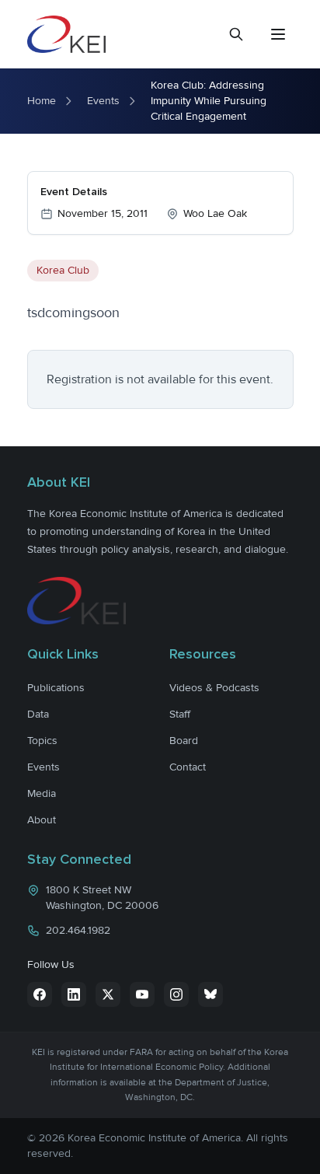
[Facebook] (39, 994)
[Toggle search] (236, 34)
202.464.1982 (78, 930)
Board (183, 740)
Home (41, 100)
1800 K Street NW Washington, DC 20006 (102, 897)
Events (103, 100)
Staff (179, 714)
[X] (108, 994)
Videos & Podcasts (214, 687)
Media (41, 793)
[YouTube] (142, 994)
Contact (187, 767)
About (41, 819)
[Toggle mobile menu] (278, 34)
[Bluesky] (210, 994)
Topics (42, 740)
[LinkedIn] (73, 994)
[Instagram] (176, 994)
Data (38, 714)
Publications (56, 687)
